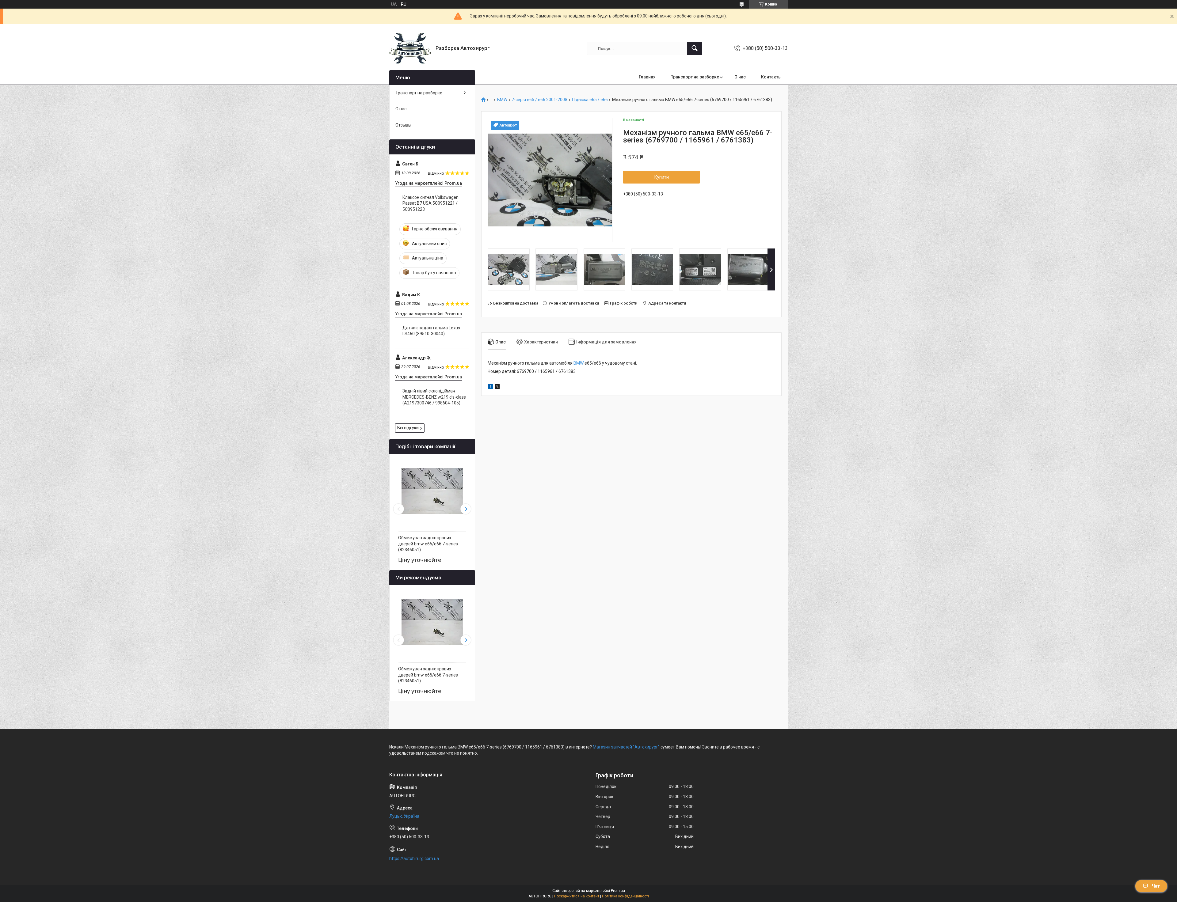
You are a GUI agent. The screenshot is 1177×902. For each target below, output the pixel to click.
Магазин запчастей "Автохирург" (626, 747)
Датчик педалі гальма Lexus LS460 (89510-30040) (431, 330)
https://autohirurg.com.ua (414, 858)
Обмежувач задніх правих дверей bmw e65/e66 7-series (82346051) (428, 543)
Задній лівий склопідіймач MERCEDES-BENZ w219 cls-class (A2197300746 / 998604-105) (434, 396)
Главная (647, 76)
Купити (661, 177)
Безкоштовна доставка (515, 303)
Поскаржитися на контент (576, 896)
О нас (740, 76)
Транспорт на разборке (695, 76)
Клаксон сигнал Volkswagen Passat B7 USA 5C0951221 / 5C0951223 (430, 203)
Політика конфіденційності (625, 896)
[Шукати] (694, 48)
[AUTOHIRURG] (410, 48)
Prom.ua (618, 891)
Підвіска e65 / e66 (590, 99)
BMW (502, 99)
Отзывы (403, 125)
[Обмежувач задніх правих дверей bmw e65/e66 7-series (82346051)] (432, 491)
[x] (497, 387)
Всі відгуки (408, 427)
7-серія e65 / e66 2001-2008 (539, 99)
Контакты (771, 76)
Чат (1156, 886)
